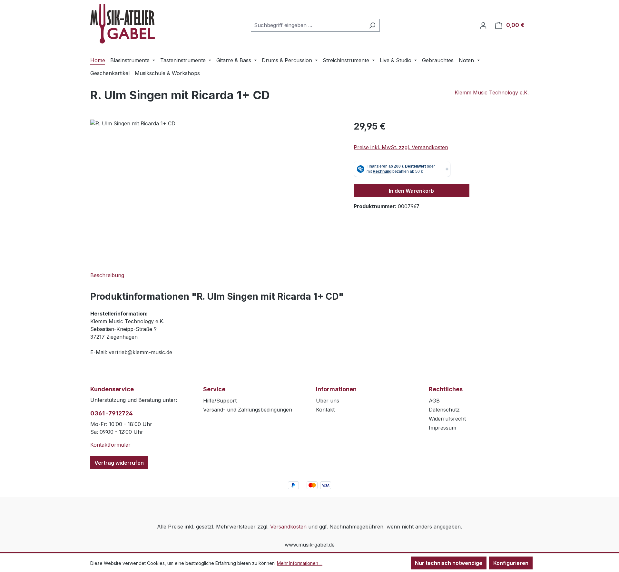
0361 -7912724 (111, 413)
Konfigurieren (510, 563)
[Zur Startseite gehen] (122, 24)
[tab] (107, 275)
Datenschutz (444, 409)
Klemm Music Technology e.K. (492, 92)
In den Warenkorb (411, 191)
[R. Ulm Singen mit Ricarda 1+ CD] (215, 189)
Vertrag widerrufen (119, 463)
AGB (434, 400)
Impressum (442, 427)
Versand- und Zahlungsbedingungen (247, 409)
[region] (215, 189)
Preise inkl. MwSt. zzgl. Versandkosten (401, 147)
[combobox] (308, 25)
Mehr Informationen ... (299, 563)
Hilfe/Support (220, 400)
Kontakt (325, 409)
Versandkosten (288, 526)
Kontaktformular (110, 444)
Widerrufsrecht (447, 418)
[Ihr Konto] (483, 25)
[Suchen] (372, 25)
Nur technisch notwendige (448, 563)
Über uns (327, 400)
